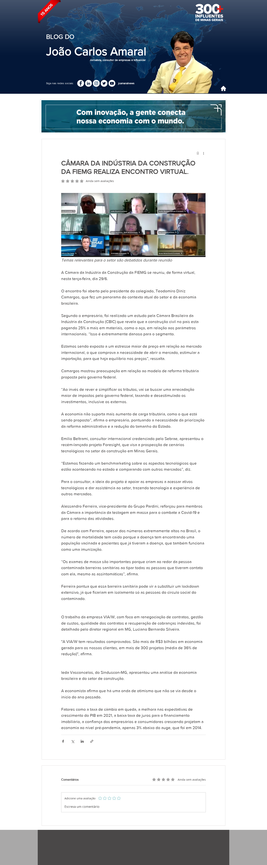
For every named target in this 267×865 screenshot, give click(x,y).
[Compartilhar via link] (92, 741)
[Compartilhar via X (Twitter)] (72, 741)
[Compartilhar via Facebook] (63, 741)
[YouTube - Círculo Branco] (111, 83)
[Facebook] (80, 83)
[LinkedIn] (88, 83)
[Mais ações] (203, 153)
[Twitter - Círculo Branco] (104, 83)
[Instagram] (96, 83)
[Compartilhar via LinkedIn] (82, 741)
